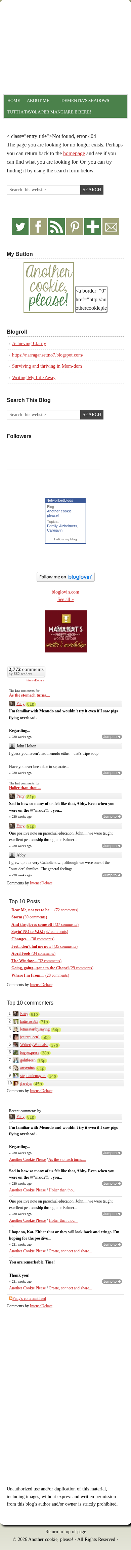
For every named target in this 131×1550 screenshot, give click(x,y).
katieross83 (29, 1021)
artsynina (27, 1068)
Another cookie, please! (65, 32)
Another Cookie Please (27, 1159)
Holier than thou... (25, 787)
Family (52, 526)
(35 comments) (44, 946)
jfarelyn (26, 1083)
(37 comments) (45, 924)
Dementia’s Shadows (85, 100)
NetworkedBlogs (59, 500)
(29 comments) (52, 968)
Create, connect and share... (70, 1251)
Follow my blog (65, 539)
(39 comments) (29, 917)
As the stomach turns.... (29, 695)
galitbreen (28, 1060)
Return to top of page (65, 1531)
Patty (20, 703)
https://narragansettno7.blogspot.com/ (47, 355)
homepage (74, 153)
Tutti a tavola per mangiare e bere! (49, 111)
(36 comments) (32, 939)
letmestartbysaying (35, 1029)
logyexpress (29, 1052)
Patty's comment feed (29, 1298)
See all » (65, 599)
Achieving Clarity (29, 343)
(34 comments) (33, 953)
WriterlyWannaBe (34, 1044)
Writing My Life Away (33, 377)
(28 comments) (40, 975)
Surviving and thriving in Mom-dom (47, 366)
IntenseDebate (35, 680)
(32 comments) (36, 960)
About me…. (41, 100)
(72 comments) (44, 910)
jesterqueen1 (30, 1037)
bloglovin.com (65, 592)
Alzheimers (68, 526)
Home (13, 100)
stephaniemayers (33, 1075)
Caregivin (54, 530)
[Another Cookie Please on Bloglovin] (66, 580)
